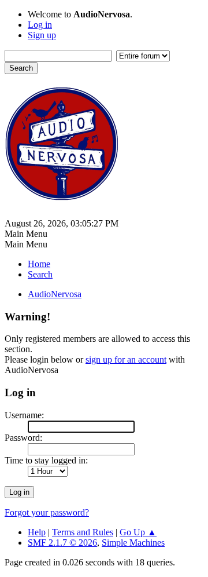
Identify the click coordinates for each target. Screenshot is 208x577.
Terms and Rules (82, 532)
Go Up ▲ (138, 532)
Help (37, 532)
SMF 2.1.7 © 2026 (62, 542)
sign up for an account (126, 359)
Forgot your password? (47, 512)
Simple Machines (133, 542)
